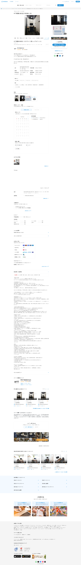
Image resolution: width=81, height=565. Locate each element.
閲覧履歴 (11, 1)
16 (16, 123)
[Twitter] (38, 562)
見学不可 (47, 44)
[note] (45, 562)
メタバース (25, 528)
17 (18, 123)
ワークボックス (9, 8)
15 (20, 135)
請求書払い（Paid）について (18, 264)
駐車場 (58, 527)
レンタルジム (27, 526)
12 (22, 120)
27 (24, 126)
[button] (31, 198)
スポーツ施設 (35, 527)
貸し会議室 (16, 80)
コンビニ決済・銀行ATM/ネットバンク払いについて (22, 262)
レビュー (33, 38)
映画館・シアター (16, 527)
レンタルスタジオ (26, 525)
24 (18, 126)
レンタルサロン (44, 525)
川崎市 (16, 8)
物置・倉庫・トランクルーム (18, 528)
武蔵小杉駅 (29, 195)
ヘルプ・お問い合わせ (48, 38)
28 (26, 126)
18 (20, 123)
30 (16, 129)
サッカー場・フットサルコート (32, 528)
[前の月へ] (16, 116)
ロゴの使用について (52, 539)
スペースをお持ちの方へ (17, 534)
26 (22, 126)
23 (16, 126)
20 (24, 123)
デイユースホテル (40, 526)
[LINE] (36, 562)
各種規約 (21, 539)
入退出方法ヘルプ (27, 210)
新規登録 (77, 1)
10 (18, 120)
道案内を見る (45, 198)
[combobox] (41, 5)
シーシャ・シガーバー (41, 528)
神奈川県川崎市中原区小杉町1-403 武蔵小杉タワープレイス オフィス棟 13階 (28, 44)
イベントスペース (46, 526)
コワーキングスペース (35, 80)
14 (26, 120)
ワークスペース (22, 80)
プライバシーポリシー (29, 539)
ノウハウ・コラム (16, 539)
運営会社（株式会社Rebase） (18, 540)
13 (24, 120)
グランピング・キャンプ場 (56, 528)
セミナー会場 (54, 525)
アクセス (29, 38)
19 (22, 123)
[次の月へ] (28, 116)
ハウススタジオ (16, 526)
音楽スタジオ (64, 525)
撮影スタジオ (49, 525)
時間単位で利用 (26, 109)
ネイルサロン (59, 526)
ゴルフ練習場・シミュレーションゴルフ (50, 527)
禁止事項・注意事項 (40, 38)
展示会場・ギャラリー (28, 527)
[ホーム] (4, 1)
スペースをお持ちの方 (65, 1)
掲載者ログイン (24, 534)
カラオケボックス (40, 527)
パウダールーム (22, 527)
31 (18, 129)
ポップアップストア (62, 527)
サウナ (62, 528)
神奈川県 (13, 8)
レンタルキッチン (22, 526)
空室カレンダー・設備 (23, 38)
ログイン (72, 1)
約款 (24, 539)
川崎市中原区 (19, 8)
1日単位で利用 (36, 109)
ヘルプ (17, 1)
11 (20, 120)
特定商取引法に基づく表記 (37, 539)
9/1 (20, 129)
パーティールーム (38, 525)
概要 (15, 38)
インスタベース (4, 8)
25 (20, 126)
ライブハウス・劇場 (48, 528)
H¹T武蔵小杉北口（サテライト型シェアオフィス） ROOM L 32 (34, 8)
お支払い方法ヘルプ (45, 266)
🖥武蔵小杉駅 (24, 8)
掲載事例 (28, 534)
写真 (18, 38)
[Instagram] (43, 562)
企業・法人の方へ (16, 545)
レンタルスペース (16, 525)
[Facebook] (40, 562)
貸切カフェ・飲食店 (53, 526)
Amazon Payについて (17, 260)
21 (26, 123)
